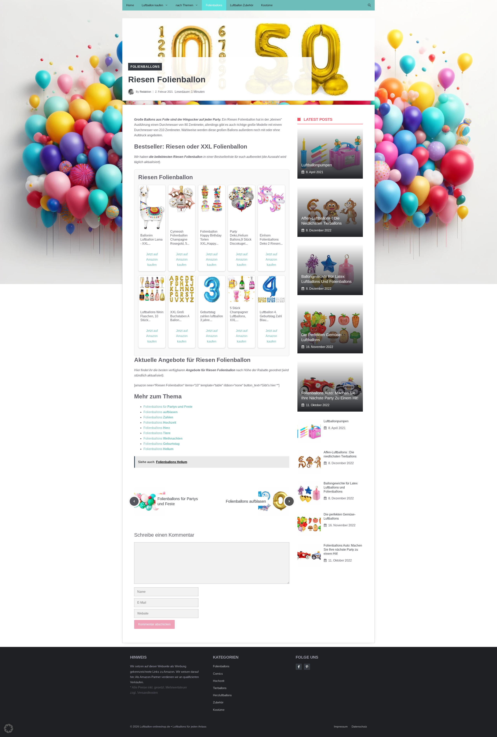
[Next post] (289, 501)
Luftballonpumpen (316, 165)
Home (130, 5)
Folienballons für (167, 406)
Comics (218, 673)
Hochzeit (218, 680)
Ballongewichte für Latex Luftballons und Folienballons (341, 487)
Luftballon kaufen (152, 5)
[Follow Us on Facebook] (299, 667)
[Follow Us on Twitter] (307, 667)
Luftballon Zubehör (241, 5)
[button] (369, 5)
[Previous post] (134, 501)
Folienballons (214, 5)
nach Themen (184, 5)
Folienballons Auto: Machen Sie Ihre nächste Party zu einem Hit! (343, 549)
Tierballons (220, 688)
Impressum (341, 726)
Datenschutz (359, 726)
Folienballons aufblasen (246, 501)
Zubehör (218, 702)
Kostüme (267, 5)
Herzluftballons (222, 695)
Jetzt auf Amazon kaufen (152, 259)
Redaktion (145, 91)
